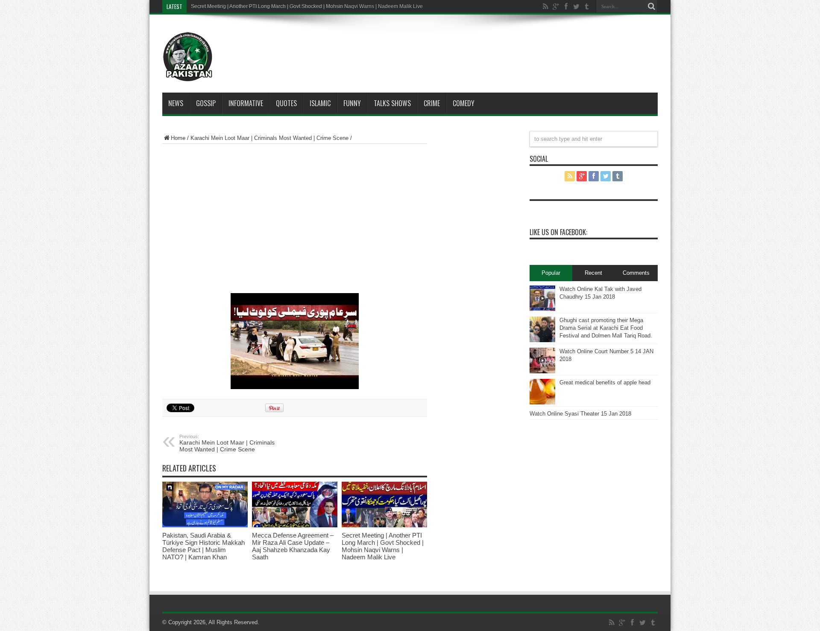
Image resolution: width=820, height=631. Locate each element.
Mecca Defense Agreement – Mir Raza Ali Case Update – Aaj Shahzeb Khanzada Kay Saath (293, 546)
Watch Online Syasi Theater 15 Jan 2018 (580, 413)
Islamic (320, 103)
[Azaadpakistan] (188, 57)
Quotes (286, 103)
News (175, 103)
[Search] (651, 6)
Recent (593, 273)
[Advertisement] (435, 44)
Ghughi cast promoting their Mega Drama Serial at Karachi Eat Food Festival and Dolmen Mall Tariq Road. (605, 328)
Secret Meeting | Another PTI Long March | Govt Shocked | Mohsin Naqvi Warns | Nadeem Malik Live (383, 546)
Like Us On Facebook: (558, 232)
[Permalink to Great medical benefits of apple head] (542, 391)
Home (178, 138)
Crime (432, 103)
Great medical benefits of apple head (604, 382)
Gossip (206, 103)
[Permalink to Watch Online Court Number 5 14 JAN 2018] (542, 360)
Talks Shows (392, 103)
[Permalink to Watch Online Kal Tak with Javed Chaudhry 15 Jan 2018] (542, 298)
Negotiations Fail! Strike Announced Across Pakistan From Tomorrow (270, 6)
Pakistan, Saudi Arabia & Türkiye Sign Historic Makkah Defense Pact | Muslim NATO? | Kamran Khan (203, 546)
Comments (636, 273)
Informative (245, 103)
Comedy (463, 103)
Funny (352, 103)
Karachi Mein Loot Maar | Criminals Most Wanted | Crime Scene (269, 138)
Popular (551, 273)
